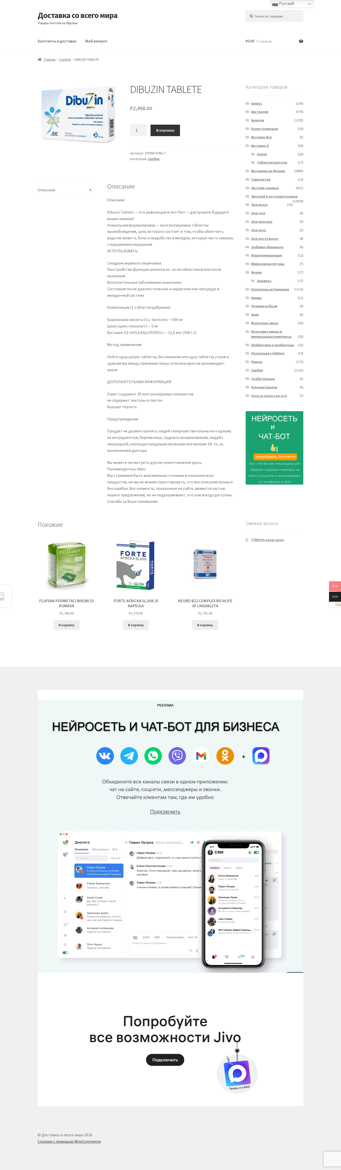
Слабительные (263, 378)
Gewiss (256, 103)
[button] (111, 90)
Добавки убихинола (267, 247)
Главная (49, 59)
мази (255, 314)
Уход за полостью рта (269, 395)
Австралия (260, 111)
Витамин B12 (261, 137)
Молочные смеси (264, 323)
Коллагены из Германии (270, 289)
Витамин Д (260, 145)
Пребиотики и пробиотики (272, 345)
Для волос (259, 204)
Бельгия (257, 120)
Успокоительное (264, 387)
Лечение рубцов (264, 306)
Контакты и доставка (57, 40)
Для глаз (258, 213)
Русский (286, 3)
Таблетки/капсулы (272, 162)
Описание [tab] (46, 189)
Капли (262, 154)
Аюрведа (264, 281)
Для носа (258, 230)
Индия (256, 272)
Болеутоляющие (264, 128)
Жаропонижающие (266, 255)
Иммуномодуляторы (267, 264)
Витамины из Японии (268, 171)
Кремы (256, 297)
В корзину (165, 130)
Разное (256, 361)
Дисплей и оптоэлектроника (274, 196)
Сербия (65, 59)
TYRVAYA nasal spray (267, 540)
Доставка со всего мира (78, 15)
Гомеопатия (261, 179)
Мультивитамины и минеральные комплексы (271, 334)
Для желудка (261, 221)
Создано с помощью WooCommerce (69, 1141)
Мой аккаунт (96, 40)
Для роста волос (264, 238)
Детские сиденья (265, 188)
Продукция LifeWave (267, 353)
